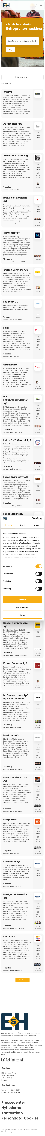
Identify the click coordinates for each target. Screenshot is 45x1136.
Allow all (22, 599)
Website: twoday (6, 1132)
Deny (22, 615)
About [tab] (36, 525)
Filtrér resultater (21, 77)
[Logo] (6, 5)
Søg (10, 49)
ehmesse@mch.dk (13, 1092)
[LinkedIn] (13, 1061)
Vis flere (22, 980)
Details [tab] (22, 525)
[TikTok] (22, 1061)
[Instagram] (8, 1061)
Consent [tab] (8, 525)
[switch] (38, 574)
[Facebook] (3, 1061)
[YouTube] (17, 1061)
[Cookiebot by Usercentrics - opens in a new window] (32, 518)
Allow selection (22, 607)
